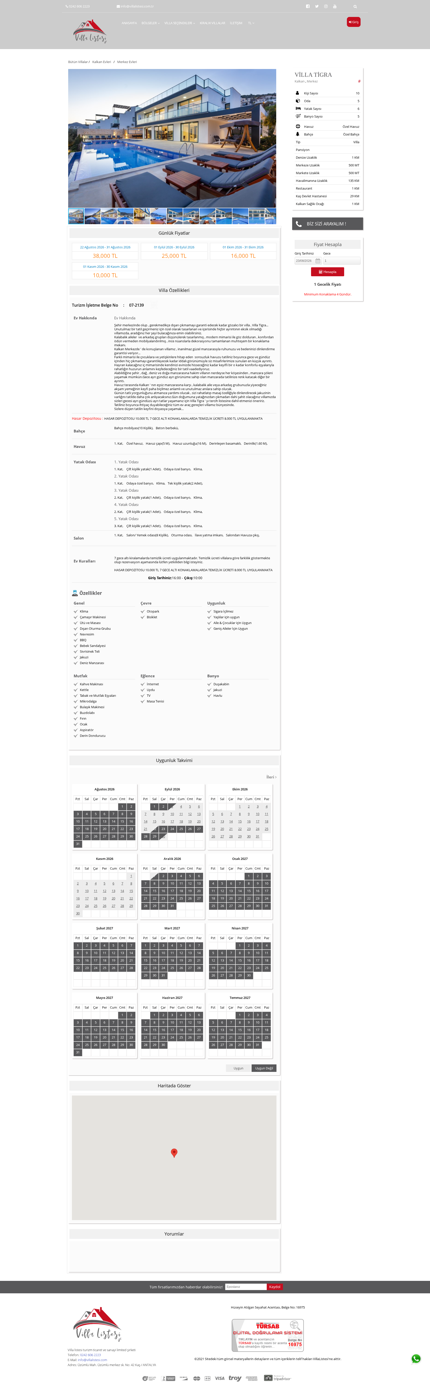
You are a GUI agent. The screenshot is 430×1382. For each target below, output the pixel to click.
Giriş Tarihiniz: (160, 578)
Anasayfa (129, 23)
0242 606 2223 (79, 6)
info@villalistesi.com (92, 1360)
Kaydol (274, 1286)
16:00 (176, 578)
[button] (172, 138)
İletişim (236, 23)
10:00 (197, 578)
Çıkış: (188, 578)
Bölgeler (149, 23)
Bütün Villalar (78, 62)
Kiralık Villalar (212, 23)
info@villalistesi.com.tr (137, 6)
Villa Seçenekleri (178, 23)
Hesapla (329, 272)
